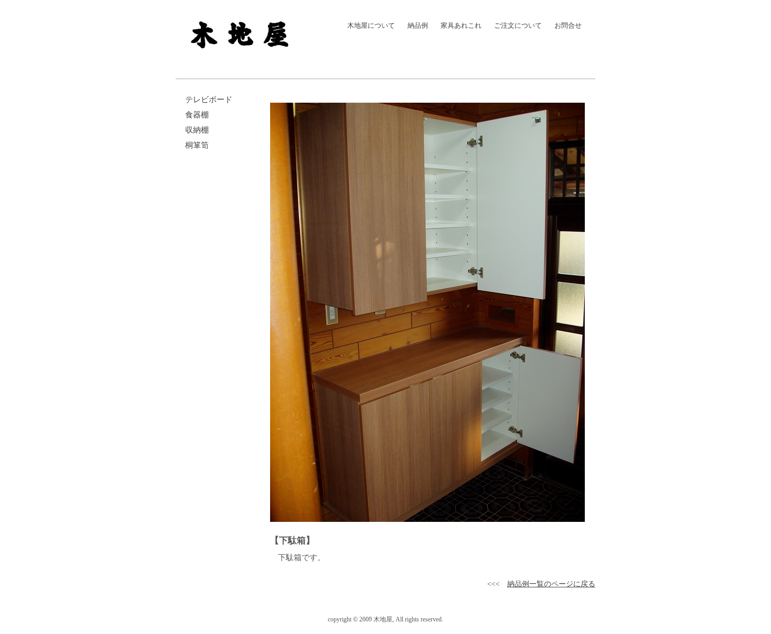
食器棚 (195, 115)
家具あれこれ (459, 25)
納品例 (416, 25)
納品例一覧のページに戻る (551, 584)
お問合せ (566, 25)
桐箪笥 (195, 145)
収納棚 (195, 130)
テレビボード (206, 99)
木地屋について (369, 25)
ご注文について (516, 25)
